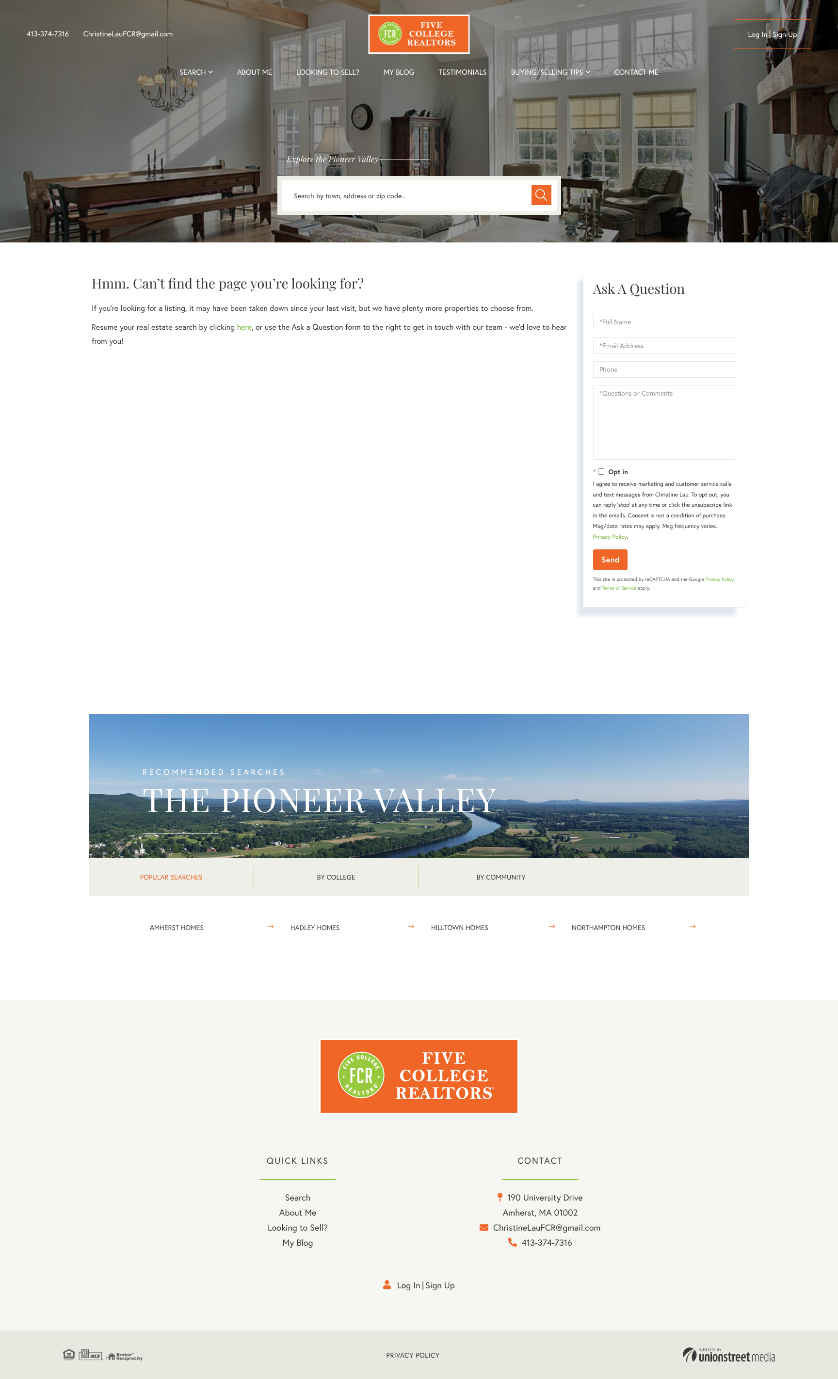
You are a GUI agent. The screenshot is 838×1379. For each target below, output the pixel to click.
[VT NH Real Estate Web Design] (729, 1354)
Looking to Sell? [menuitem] (327, 72)
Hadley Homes (314, 927)
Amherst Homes (177, 927)
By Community (500, 877)
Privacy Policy (610, 537)
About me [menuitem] (254, 72)
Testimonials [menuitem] (462, 72)
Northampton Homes (608, 927)
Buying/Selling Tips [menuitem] (547, 72)
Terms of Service (619, 588)
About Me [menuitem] (298, 1212)
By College (336, 877)
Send (610, 559)
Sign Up (785, 34)
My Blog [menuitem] (399, 72)
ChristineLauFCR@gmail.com (128, 34)
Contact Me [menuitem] (636, 72)
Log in (757, 34)
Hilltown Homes (459, 927)
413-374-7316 (48, 34)
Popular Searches (171, 877)
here (244, 327)
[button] (541, 195)
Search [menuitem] (192, 72)
